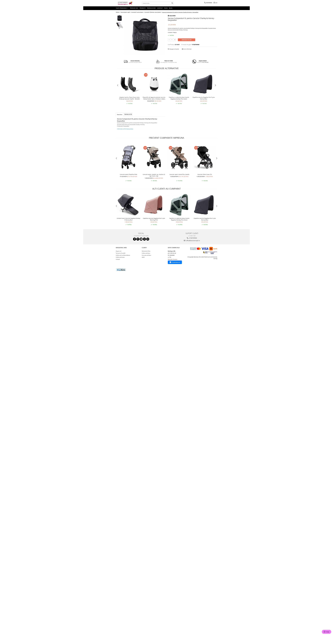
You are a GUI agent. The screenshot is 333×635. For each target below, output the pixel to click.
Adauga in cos (186, 40)
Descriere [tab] (119, 114)
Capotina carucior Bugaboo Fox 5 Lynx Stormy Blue (204, 98)
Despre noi (118, 251)
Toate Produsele (121, 8)
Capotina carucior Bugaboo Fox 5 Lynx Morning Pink (154, 219)
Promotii (143, 8)
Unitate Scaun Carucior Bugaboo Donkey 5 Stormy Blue (128, 219)
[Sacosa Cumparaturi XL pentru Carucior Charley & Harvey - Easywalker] (144, 35)
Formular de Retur (146, 255)
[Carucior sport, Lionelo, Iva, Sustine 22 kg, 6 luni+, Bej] (154, 157)
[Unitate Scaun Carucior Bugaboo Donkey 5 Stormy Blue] (128, 205)
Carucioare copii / (126, 12)
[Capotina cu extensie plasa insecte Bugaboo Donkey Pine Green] (178, 84)
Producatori (151, 8)
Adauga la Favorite (174, 49)
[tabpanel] (144, 35)
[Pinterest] (137, 239)
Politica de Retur (146, 253)
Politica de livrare (120, 257)
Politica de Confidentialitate (123, 255)
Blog (166, 8)
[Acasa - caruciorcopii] (124, 3)
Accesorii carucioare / (137, 12)
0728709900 (193, 238)
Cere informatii (187, 49)
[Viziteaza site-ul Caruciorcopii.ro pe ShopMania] (121, 269)
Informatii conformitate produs (125, 129)
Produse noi (134, 8)
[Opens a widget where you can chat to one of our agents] (326, 632)
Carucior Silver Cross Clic (204, 174)
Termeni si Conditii (120, 253)
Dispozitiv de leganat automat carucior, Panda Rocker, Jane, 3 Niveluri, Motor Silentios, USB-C (154, 98)
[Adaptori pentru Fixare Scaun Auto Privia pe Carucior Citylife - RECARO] (129, 84)
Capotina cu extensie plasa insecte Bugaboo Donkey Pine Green (179, 98)
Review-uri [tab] (128, 114)
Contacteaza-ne (176, 262)
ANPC (143, 257)
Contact (160, 8)
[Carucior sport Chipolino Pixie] (128, 157)
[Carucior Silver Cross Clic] (205, 157)
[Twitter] (144, 239)
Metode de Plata (146, 251)
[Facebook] (134, 239)
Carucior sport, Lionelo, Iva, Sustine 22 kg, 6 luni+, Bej (154, 175)
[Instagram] (147, 239)
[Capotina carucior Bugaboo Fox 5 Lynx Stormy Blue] (203, 84)
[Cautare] (172, 3)
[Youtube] (141, 239)
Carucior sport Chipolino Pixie (128, 174)
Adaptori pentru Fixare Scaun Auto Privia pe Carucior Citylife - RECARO (129, 98)
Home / (118, 12)
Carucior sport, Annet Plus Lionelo (179, 174)
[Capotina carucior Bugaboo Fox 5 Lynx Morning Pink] (154, 205)
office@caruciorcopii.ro (193, 240)
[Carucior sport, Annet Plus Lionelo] (179, 157)
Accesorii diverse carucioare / (153, 12)
